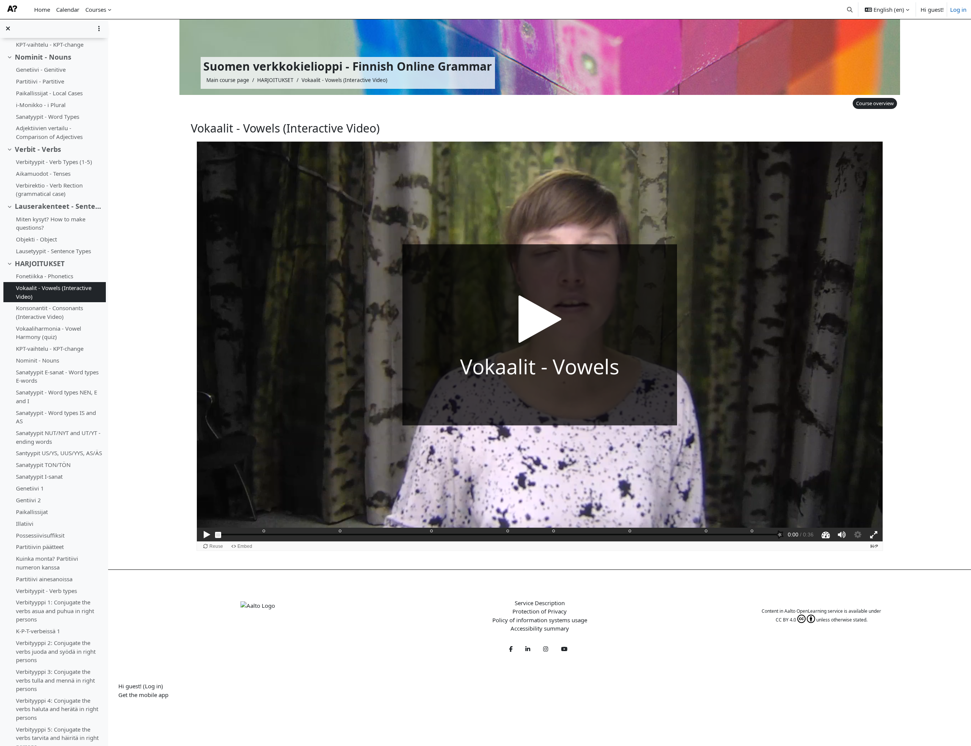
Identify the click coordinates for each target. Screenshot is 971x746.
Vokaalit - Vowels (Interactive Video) (53, 292)
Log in (958, 9)
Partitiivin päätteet (40, 546)
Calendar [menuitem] (67, 9)
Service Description (540, 603)
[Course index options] (99, 28)
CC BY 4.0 (786, 620)
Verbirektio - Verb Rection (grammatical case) (49, 189)
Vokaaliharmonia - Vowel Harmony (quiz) (48, 333)
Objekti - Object (36, 239)
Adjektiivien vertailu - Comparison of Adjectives (49, 132)
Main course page (227, 80)
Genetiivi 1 (30, 488)
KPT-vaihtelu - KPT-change (49, 44)
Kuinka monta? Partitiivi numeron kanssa (47, 563)
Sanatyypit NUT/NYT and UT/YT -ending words (58, 437)
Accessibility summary (540, 628)
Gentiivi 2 (28, 500)
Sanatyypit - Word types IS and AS (56, 417)
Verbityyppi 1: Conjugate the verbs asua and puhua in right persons (55, 610)
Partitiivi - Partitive (40, 81)
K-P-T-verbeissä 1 (38, 631)
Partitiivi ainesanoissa (44, 579)
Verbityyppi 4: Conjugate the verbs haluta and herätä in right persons (57, 709)
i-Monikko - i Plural (41, 105)
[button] (850, 9)
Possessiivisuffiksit (40, 535)
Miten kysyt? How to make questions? (50, 223)
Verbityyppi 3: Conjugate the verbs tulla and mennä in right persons (55, 680)
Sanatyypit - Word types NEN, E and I (56, 396)
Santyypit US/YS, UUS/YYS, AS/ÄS (59, 453)
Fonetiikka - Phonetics (44, 276)
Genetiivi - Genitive (41, 69)
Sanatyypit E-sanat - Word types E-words (57, 376)
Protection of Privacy (539, 611)
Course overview (875, 103)
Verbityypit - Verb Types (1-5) (54, 162)
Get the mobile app (143, 695)
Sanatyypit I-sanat (39, 476)
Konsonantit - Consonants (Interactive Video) (49, 312)
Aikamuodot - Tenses (43, 173)
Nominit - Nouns (43, 57)
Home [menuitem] (42, 9)
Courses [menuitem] (95, 9)
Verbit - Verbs (38, 149)
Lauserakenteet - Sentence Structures (58, 206)
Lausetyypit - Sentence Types (53, 251)
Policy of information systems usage (539, 620)
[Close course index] (8, 28)
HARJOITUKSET (39, 263)
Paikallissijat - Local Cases (49, 93)
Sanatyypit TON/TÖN (43, 464)
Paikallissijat (32, 512)
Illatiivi (24, 523)
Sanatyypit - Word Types (47, 116)
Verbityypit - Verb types (46, 591)
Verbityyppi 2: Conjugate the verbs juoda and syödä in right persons (56, 651)
